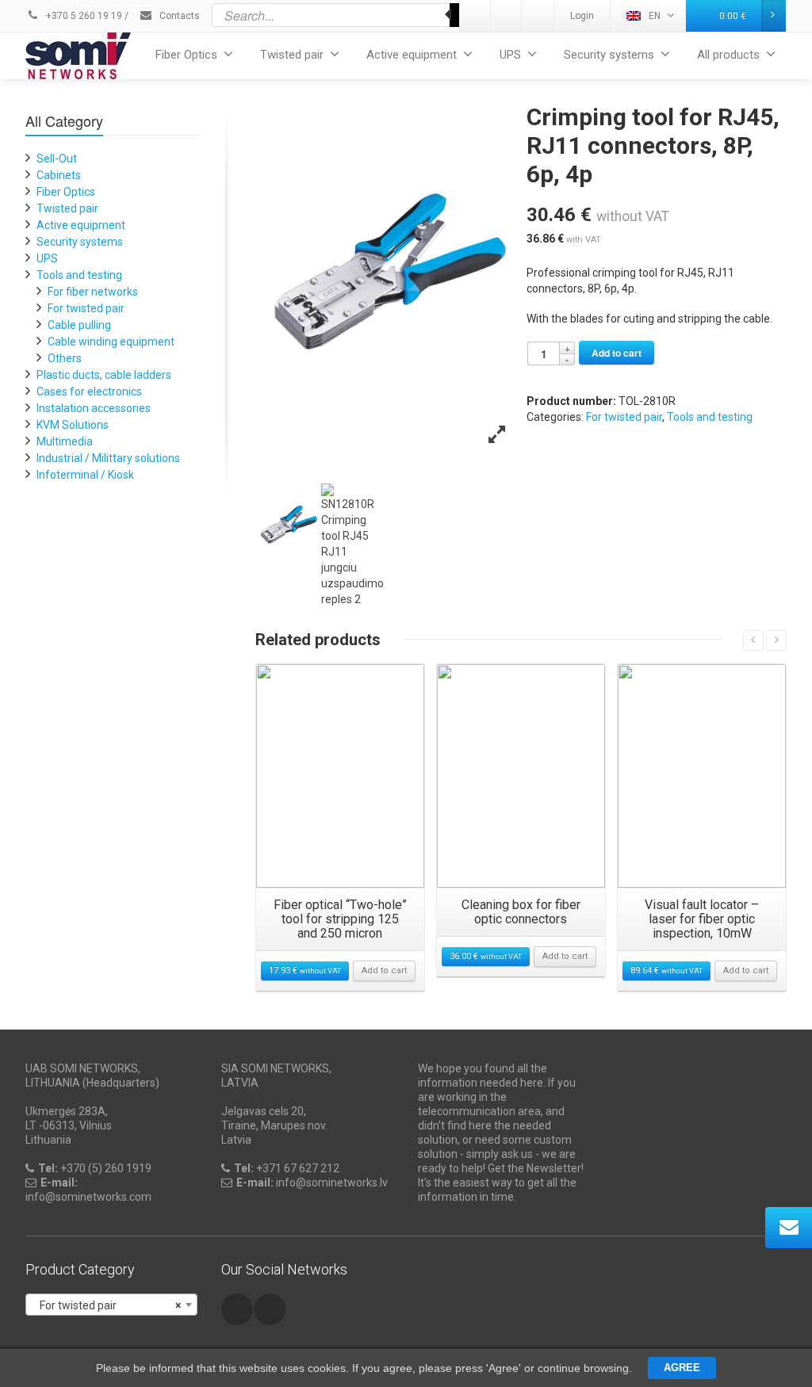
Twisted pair (292, 55)
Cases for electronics (89, 391)
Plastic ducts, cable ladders (103, 375)
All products (728, 55)
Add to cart (617, 353)
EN (655, 15)
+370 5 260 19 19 (83, 15)
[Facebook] (537, 16)
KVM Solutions (72, 424)
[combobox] (111, 1304)
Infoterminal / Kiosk (85, 474)
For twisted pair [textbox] (107, 1305)
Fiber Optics (186, 55)
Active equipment (411, 55)
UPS (510, 55)
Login (582, 15)
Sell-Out (56, 158)
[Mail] (507, 16)
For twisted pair (624, 417)
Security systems (609, 55)
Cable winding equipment (111, 341)
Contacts (178, 15)
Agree (682, 1368)
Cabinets (58, 175)
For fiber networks (93, 291)
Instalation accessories (93, 408)
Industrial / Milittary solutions (108, 458)
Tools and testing (710, 417)
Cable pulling (79, 325)
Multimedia (64, 441)
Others (65, 358)
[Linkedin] (476, 16)
